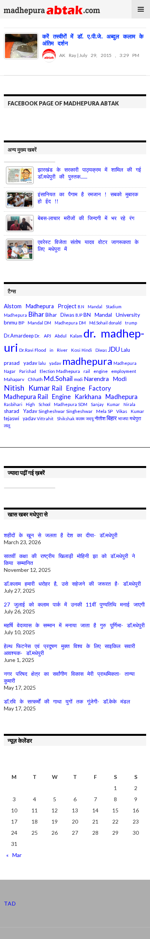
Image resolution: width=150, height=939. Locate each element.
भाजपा (123, 418)
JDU (114, 349)
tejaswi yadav (20, 418)
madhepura (87, 361)
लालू (7, 425)
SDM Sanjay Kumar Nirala (106, 404)
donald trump (123, 322)
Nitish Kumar (27, 387)
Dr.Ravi (26, 350)
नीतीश (100, 418)
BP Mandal (30, 323)
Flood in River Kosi (57, 350)
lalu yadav (49, 363)
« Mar (14, 855)
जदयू (89, 418)
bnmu (10, 322)
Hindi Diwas (94, 350)
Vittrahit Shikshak (56, 418)
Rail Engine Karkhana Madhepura (87, 396)
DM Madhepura (61, 322)
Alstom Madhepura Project (40, 306)
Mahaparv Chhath (23, 379)
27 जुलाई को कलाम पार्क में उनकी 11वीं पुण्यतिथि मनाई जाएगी (74, 604)
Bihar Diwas (59, 315)
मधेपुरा (135, 418)
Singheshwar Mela (86, 411)
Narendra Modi (105, 378)
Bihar (36, 314)
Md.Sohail (58, 378)
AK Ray (66, 55)
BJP (78, 314)
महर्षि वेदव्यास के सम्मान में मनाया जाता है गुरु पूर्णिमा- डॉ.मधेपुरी (74, 625)
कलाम (80, 418)
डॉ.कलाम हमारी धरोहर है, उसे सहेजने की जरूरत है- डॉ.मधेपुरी (72, 583)
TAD (10, 903)
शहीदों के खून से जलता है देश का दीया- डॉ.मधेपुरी (60, 535)
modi (78, 379)
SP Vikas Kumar (126, 411)
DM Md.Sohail (93, 322)
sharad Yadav (20, 411)
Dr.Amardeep (18, 336)
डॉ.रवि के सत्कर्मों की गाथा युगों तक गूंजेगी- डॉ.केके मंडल (67, 701)
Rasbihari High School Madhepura (40, 404)
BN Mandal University (111, 314)
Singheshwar (51, 411)
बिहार (112, 418)
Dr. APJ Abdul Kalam (58, 336)
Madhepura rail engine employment (96, 371)
